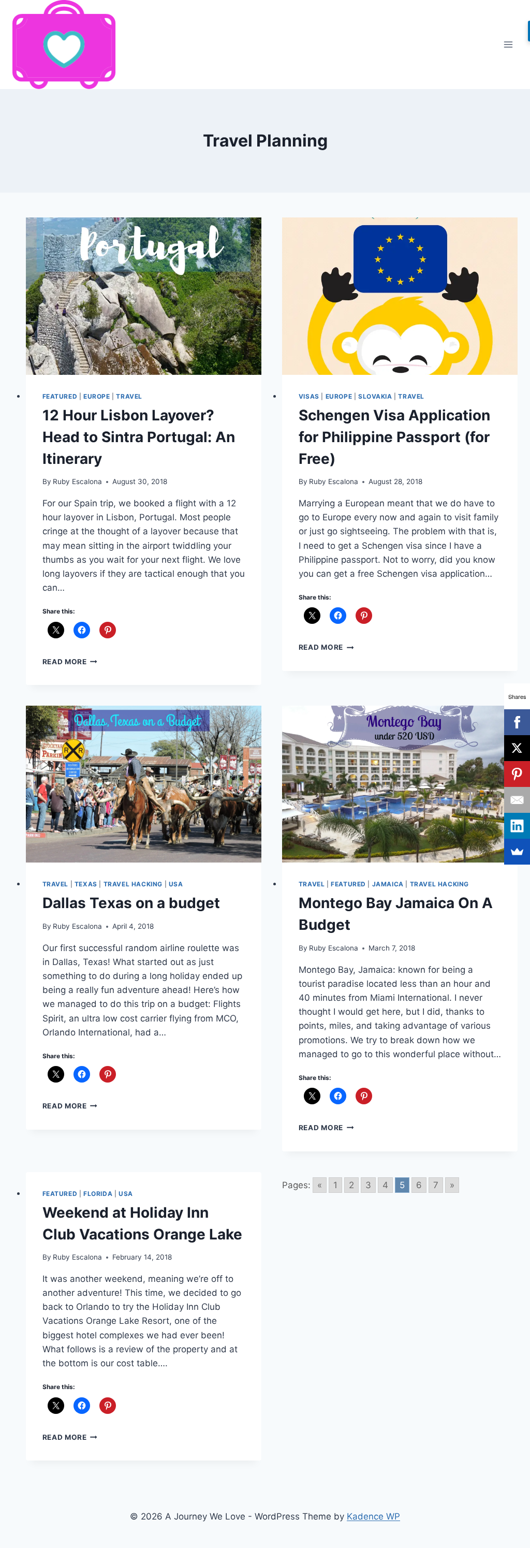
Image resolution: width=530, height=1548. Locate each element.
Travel (129, 396)
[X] (517, 748)
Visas (309, 396)
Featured (60, 396)
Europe (96, 396)
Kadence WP (373, 1516)
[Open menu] (508, 44)
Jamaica (388, 884)
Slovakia (375, 396)
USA (176, 884)
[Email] (517, 800)
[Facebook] (517, 722)
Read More (70, 662)
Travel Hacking (133, 884)
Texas (86, 884)
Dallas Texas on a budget (131, 903)
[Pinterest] (517, 774)
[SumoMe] (517, 852)
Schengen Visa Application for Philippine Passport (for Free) (394, 437)
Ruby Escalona (77, 481)
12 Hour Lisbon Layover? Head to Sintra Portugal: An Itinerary (138, 437)
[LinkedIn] (517, 826)
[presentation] (143, 296)
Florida (97, 1193)
